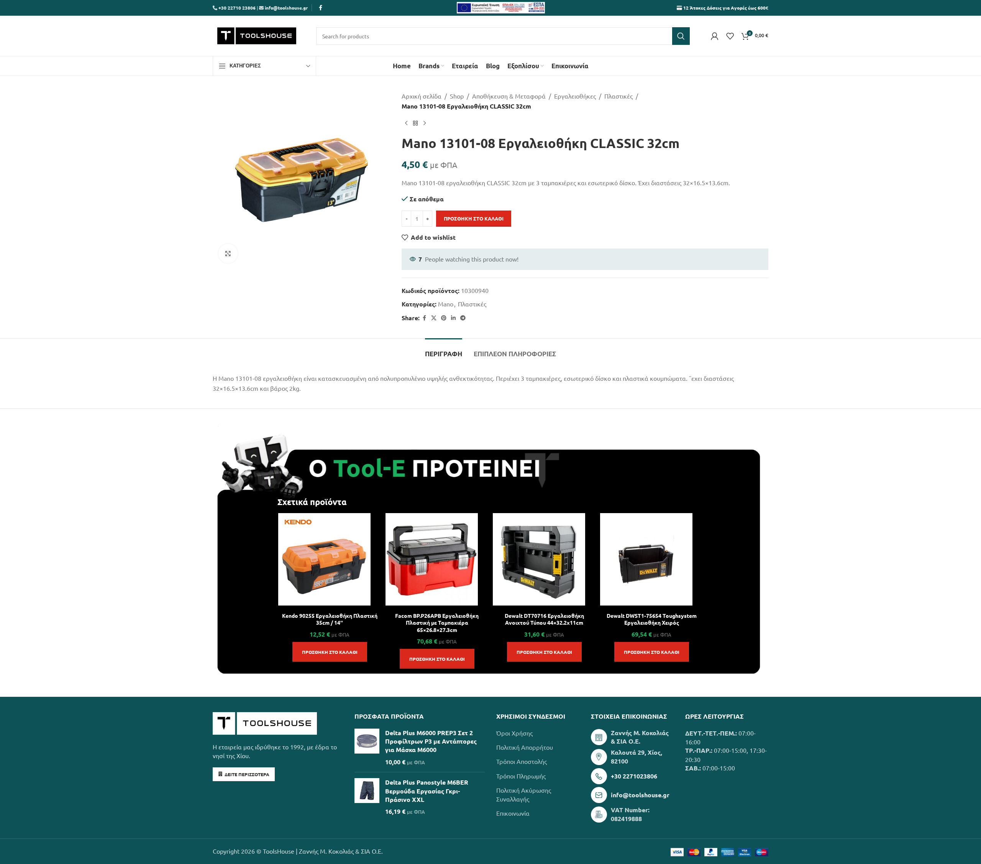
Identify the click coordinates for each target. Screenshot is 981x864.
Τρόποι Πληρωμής (521, 776)
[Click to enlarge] (228, 253)
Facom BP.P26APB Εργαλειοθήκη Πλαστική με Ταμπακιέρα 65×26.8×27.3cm (437, 622)
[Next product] (424, 123)
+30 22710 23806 (236, 8)
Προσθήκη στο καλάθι (474, 218)
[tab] (443, 350)
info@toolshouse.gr (286, 8)
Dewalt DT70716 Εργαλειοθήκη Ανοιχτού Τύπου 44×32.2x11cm (544, 619)
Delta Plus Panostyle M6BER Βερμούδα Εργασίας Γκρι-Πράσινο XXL (426, 790)
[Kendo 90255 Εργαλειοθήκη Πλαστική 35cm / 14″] (324, 559)
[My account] (714, 36)
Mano (445, 304)
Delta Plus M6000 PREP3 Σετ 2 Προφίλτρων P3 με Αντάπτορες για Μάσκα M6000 (431, 741)
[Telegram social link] (463, 318)
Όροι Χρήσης (514, 733)
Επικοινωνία (513, 813)
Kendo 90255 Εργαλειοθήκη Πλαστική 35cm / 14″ (329, 619)
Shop (457, 96)
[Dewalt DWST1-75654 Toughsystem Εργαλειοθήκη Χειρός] (646, 559)
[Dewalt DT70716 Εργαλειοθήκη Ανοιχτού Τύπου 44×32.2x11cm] (539, 559)
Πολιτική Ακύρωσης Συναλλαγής (523, 794)
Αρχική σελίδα (421, 96)
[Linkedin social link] (453, 318)
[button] (329, 652)
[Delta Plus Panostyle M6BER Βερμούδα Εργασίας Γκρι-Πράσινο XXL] (366, 797)
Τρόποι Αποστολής (521, 761)
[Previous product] (406, 123)
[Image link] (265, 722)
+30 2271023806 (634, 776)
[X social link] (434, 318)
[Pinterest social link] (444, 318)
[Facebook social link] (320, 8)
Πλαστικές (618, 96)
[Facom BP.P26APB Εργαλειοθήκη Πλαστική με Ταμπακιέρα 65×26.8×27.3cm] (432, 559)
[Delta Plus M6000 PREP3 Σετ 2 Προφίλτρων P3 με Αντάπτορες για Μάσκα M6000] (366, 748)
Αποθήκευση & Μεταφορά (509, 96)
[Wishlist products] (730, 36)
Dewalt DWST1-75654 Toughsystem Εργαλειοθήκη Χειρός (652, 619)
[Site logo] (257, 35)
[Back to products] (415, 123)
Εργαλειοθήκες (575, 96)
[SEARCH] (681, 36)
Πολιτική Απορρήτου (524, 747)
